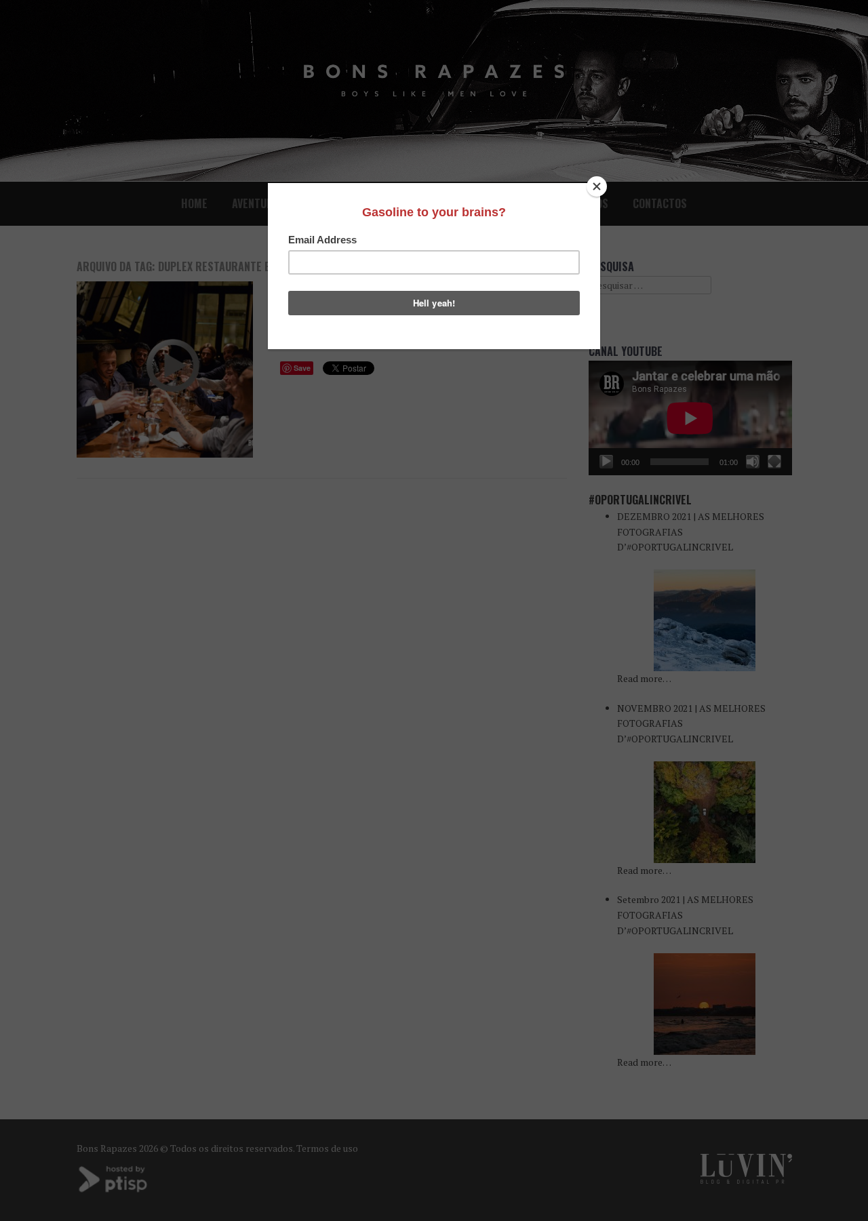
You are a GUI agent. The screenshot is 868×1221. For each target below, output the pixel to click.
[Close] (597, 186)
